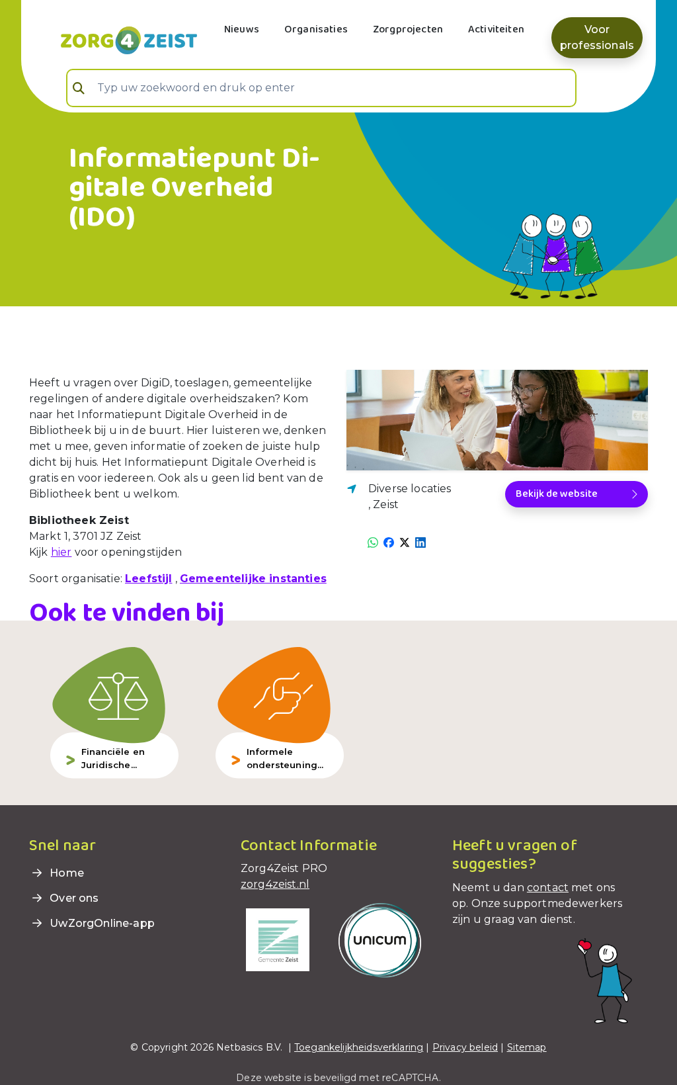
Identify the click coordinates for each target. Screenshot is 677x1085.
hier (61, 552)
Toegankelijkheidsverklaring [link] (358, 1047)
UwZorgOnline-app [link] (101, 923)
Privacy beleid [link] (465, 1047)
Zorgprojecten (408, 29)
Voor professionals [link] (597, 37)
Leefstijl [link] (148, 578)
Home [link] (65, 873)
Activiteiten (496, 29)
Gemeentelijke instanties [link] (253, 578)
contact (548, 887)
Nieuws (241, 29)
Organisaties (316, 29)
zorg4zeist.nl (275, 884)
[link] (113, 39)
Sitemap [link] (527, 1047)
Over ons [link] (73, 898)
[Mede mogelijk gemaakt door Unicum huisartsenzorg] (379, 939)
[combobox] (321, 88)
